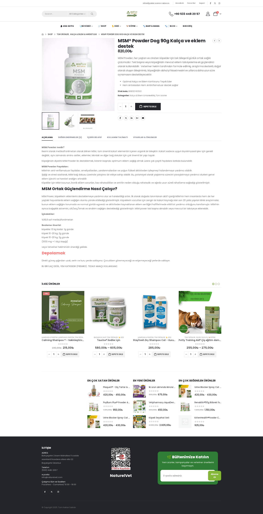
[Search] (92, 14)
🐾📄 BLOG (170, 26)
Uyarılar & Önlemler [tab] (145, 137)
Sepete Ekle (149, 106)
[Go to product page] (63, 312)
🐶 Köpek (131, 26)
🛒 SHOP (102, 26)
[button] (42, 74)
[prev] (214, 41)
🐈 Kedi (115, 26)
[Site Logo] (131, 14)
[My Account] (208, 14)
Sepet (202, 3)
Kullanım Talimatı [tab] (117, 137)
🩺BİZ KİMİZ (85, 26)
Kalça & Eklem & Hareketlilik (142, 95)
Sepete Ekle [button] (71, 354)
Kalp (59, 337)
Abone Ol (214, 476)
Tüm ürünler (161, 95)
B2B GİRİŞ (187, 26)
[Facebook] (210, 3)
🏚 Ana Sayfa (67, 26)
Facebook (120, 118)
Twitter (125, 118)
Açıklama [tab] (47, 137)
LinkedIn (131, 118)
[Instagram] (219, 3)
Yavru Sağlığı (156, 337)
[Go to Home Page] (43, 34)
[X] (215, 3)
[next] (219, 41)
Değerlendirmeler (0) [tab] (70, 137)
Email (142, 118)
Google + (137, 118)
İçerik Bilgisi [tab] (94, 137)
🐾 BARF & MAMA (151, 26)
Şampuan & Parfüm (100, 337)
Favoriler (191, 3)
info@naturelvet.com (52, 477)
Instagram (58, 492)
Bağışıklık (52, 337)
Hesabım (179, 3)
